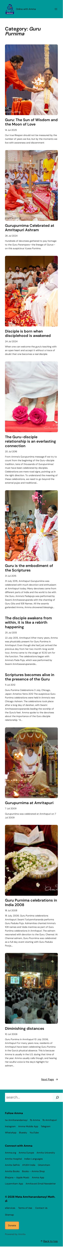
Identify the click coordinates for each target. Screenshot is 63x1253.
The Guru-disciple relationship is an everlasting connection (30, 441)
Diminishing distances (24, 1028)
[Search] (57, 1097)
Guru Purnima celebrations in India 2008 (31, 902)
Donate (12, 1225)
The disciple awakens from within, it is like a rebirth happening (28, 622)
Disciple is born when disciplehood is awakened (28, 333)
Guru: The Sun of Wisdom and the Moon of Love (31, 122)
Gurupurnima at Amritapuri (29, 803)
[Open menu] (56, 9)
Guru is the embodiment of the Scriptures (29, 568)
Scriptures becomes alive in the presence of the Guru (29, 677)
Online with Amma (26, 9)
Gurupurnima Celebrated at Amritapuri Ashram (29, 227)
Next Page (49, 1079)
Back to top (50, 1241)
